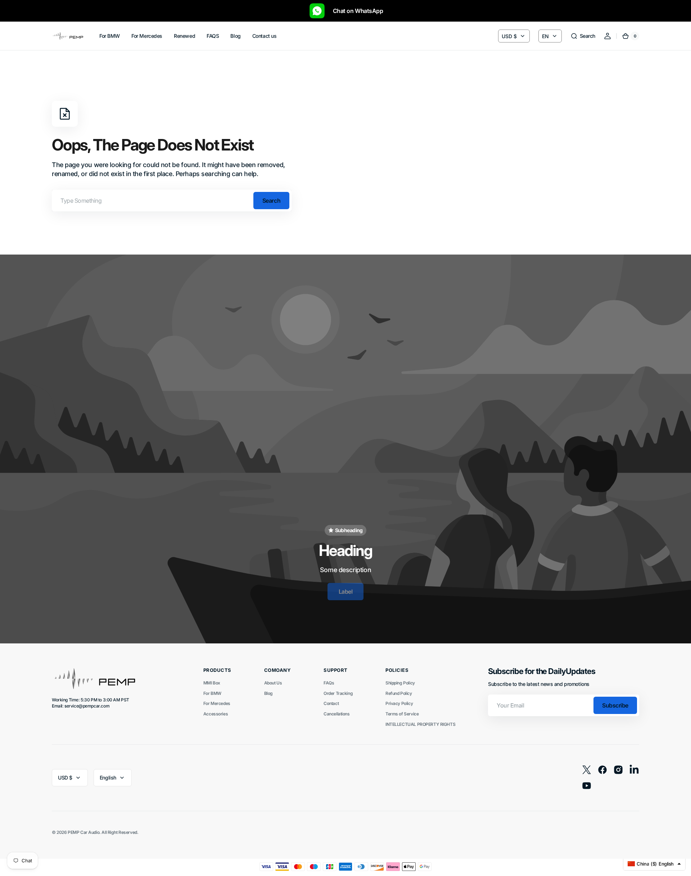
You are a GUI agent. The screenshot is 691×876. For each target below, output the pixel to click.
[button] (582, 36)
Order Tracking (338, 693)
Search (271, 200)
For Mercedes (216, 703)
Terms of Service (402, 713)
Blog (268, 693)
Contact (331, 703)
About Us (273, 683)
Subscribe (615, 705)
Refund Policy (398, 693)
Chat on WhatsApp (354, 10)
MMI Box (211, 683)
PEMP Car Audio (83, 832)
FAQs (329, 683)
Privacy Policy (399, 703)
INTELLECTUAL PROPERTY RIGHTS (420, 724)
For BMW (212, 693)
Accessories (215, 713)
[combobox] (172, 200)
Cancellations (337, 713)
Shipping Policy (400, 683)
